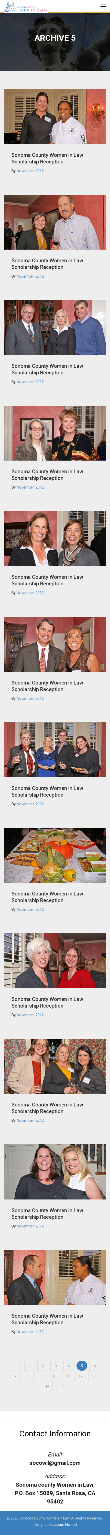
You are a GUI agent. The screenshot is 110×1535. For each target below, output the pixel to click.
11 (67, 1376)
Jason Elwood (65, 1525)
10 (54, 1376)
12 (81, 1376)
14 (47, 1386)
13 (94, 1376)
